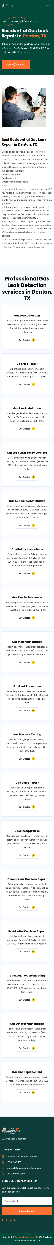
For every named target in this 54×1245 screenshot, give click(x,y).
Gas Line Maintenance (27, 597)
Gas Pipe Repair (27, 364)
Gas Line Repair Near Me (26, 1237)
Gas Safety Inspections (27, 549)
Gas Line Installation (27, 408)
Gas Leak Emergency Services (27, 453)
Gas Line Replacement (27, 1072)
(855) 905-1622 (17, 64)
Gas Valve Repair (27, 783)
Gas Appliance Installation (27, 501)
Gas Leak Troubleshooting (27, 975)
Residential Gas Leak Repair (27, 931)
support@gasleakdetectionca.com (25, 1168)
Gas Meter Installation (27, 642)
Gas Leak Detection (27, 315)
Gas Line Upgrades (27, 831)
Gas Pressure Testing (27, 734)
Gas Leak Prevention (27, 686)
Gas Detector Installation (27, 1024)
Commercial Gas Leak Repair (27, 879)
